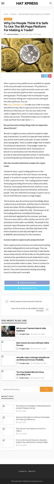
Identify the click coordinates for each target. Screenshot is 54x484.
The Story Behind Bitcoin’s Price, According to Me (30, 373)
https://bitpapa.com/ (15, 104)
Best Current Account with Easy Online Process (32, 344)
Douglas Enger (24, 334)
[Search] (50, 3)
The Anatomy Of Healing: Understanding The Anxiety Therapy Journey (33, 407)
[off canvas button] (2, 3)
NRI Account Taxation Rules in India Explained (31, 329)
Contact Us (23, 471)
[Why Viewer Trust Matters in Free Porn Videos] (8, 431)
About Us (31, 471)
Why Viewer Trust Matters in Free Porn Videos (31, 430)
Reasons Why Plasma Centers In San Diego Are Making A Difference (33, 418)
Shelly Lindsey (24, 378)
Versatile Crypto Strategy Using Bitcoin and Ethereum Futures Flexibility (32, 358)
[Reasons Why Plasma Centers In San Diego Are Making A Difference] (8, 420)
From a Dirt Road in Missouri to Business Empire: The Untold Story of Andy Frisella (31, 441)
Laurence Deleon (13, 34)
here (32, 120)
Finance (8, 19)
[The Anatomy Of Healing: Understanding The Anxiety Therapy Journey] (8, 409)
